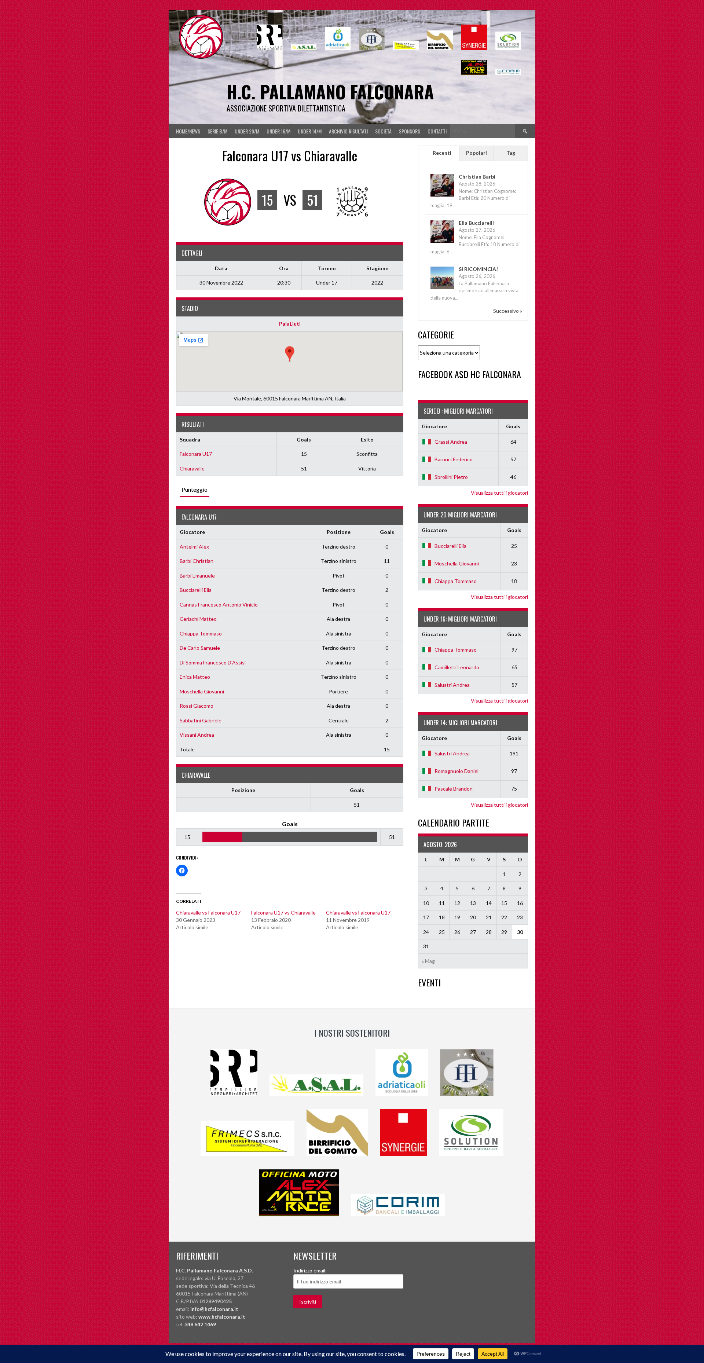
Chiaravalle (192, 468)
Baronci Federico (453, 459)
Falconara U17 (196, 454)
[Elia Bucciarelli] (442, 242)
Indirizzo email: (310, 1270)
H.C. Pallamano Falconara (330, 91)
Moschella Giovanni (202, 691)
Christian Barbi (477, 176)
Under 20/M (247, 131)
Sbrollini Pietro (451, 477)
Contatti (437, 131)
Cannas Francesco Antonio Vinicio (219, 604)
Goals (387, 532)
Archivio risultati (348, 131)
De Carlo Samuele (200, 648)
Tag (510, 153)
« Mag (428, 961)
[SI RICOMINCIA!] (442, 288)
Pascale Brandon (453, 788)
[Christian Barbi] (442, 196)
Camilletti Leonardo (456, 667)
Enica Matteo (195, 677)
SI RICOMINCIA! (478, 269)
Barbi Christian (196, 561)
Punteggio (195, 489)
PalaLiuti (290, 323)
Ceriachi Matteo (198, 619)
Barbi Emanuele (197, 575)
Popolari (476, 153)
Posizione (339, 532)
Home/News (188, 131)
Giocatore (192, 532)
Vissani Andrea (197, 735)
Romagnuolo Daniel (456, 771)
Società (383, 131)
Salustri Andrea (452, 685)
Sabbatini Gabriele (200, 720)
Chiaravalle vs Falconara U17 (208, 912)
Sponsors (409, 131)
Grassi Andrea (450, 442)
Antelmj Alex (194, 546)
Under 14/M (310, 131)
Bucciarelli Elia (196, 590)
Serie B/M (217, 131)
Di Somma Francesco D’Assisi (213, 662)
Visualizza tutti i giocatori (499, 493)
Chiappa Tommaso (201, 633)
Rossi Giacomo (196, 706)
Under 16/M (278, 131)
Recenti (442, 153)
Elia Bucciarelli (476, 223)
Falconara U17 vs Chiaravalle (283, 912)
